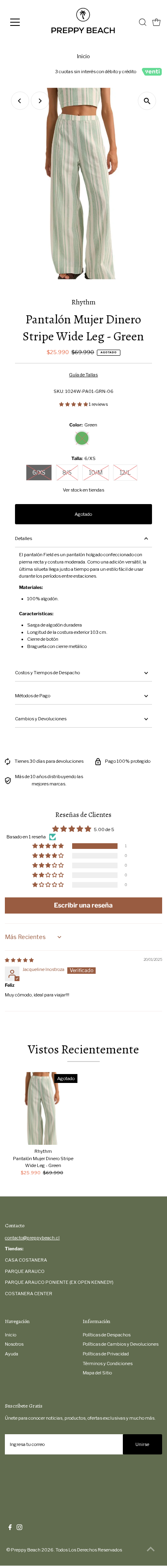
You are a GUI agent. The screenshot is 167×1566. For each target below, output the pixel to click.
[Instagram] (19, 1528)
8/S (67, 472)
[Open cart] (156, 22)
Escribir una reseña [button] (83, 905)
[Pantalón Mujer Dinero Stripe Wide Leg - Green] (42, 1108)
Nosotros (14, 1344)
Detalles (23, 538)
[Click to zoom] (147, 101)
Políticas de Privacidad (106, 1354)
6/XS (38, 472)
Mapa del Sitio (97, 1373)
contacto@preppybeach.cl (32, 1238)
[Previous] (20, 101)
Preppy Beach (26, 1550)
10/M (96, 472)
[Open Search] (142, 22)
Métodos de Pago (32, 696)
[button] (74, 404)
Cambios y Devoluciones (40, 719)
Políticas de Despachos (107, 1335)
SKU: (59, 391)
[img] (19, 960)
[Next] (40, 101)
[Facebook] (10, 1528)
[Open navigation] (23, 22)
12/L (125, 472)
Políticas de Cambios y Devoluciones (120, 1344)
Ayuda (11, 1354)
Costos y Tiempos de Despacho (47, 672)
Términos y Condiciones (108, 1363)
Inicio (83, 56)
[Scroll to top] (151, 1550)
